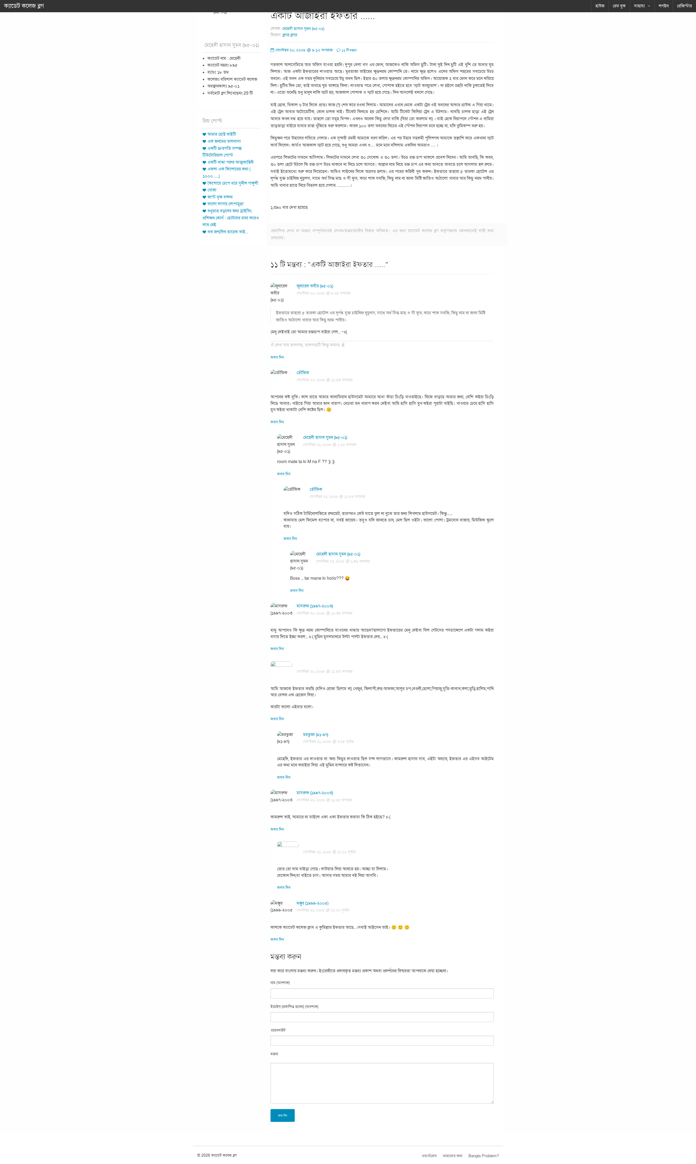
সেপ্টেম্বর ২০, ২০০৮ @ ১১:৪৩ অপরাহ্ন (324, 671)
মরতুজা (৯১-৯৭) (315, 735)
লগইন (664, 6)
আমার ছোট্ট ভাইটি (221, 134)
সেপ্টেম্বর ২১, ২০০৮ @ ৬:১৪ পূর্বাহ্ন (328, 741)
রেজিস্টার (684, 6)
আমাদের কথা (452, 1156)
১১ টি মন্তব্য (349, 50)
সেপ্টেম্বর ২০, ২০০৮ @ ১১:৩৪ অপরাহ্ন (324, 613)
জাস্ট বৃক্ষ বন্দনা (220, 197)
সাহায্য (639, 6)
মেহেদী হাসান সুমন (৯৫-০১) (303, 28)
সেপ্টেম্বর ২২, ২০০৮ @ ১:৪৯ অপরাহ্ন (343, 561)
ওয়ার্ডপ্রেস (429, 1156)
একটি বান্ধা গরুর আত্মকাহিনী (230, 162)
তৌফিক (303, 373)
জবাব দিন (277, 357)
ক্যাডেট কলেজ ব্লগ (24, 6)
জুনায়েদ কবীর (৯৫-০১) (315, 286)
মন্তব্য (274, 1054)
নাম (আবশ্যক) (280, 982)
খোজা (211, 190)
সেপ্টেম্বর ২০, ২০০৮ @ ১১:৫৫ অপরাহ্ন (324, 800)
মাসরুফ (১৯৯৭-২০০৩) (315, 606)
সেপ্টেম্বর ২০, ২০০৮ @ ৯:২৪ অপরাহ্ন (323, 293)
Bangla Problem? (483, 1156)
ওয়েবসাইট (278, 1030)
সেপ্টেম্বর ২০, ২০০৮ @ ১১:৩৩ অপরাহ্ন (325, 380)
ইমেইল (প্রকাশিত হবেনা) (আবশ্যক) (294, 1006)
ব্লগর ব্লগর (289, 35)
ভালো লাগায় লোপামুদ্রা (225, 204)
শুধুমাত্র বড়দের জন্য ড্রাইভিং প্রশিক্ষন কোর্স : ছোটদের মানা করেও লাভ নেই (231, 218)
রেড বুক (619, 6)
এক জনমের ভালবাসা (224, 141)
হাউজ (599, 6)
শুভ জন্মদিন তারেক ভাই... (227, 232)
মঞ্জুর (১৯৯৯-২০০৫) (312, 903)
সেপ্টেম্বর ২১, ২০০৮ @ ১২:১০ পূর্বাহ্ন (329, 852)
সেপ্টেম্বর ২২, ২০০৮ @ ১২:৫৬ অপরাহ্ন (337, 496)
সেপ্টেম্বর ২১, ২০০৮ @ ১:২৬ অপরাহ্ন (329, 444)
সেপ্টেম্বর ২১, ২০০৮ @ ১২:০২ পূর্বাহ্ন (323, 910)
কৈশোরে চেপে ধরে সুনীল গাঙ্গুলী (232, 183)
